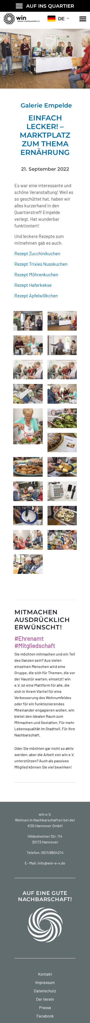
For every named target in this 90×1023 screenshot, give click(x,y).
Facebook (45, 1015)
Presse (45, 1007)
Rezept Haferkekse (33, 285)
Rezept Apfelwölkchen (36, 295)
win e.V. (45, 814)
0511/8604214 (52, 852)
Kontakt (45, 974)
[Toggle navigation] (82, 19)
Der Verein (45, 999)
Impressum (45, 982)
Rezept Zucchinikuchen (37, 253)
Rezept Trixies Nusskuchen (40, 264)
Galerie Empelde (46, 105)
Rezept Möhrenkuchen (36, 274)
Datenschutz (45, 990)
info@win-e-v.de (51, 863)
